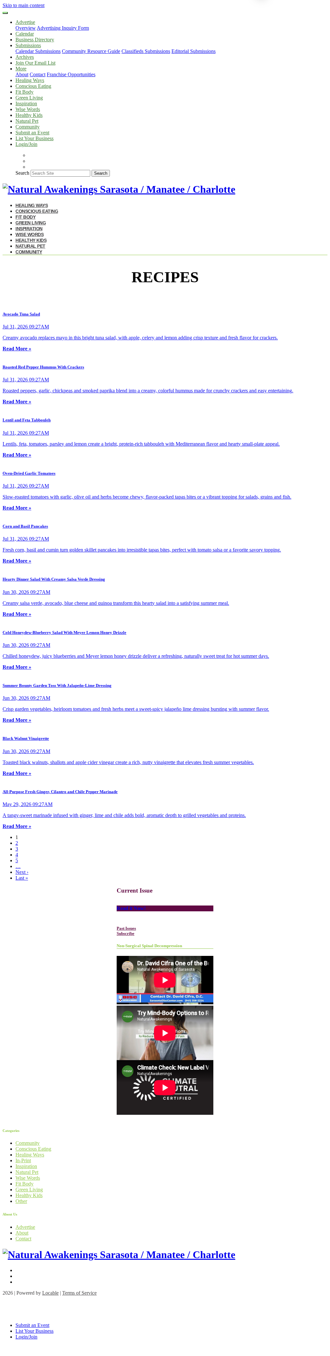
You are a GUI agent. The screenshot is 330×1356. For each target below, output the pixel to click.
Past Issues (126, 928)
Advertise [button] (25, 22)
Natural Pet (26, 121)
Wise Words (27, 109)
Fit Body (24, 92)
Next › (21, 872)
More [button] (20, 68)
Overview (25, 28)
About (21, 74)
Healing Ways (29, 80)
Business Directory (34, 39)
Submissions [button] (28, 45)
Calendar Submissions (38, 51)
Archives (24, 57)
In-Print (23, 1160)
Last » (21, 878)
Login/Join (26, 144)
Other (21, 1201)
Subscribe (125, 933)
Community (27, 126)
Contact (37, 74)
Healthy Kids (29, 115)
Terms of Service (79, 1293)
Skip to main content (23, 5)
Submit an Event (32, 132)
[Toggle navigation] (5, 13)
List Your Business (34, 138)
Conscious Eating (33, 86)
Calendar (24, 33)
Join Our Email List (35, 63)
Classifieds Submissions (145, 51)
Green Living (29, 97)
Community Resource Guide (91, 51)
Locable (50, 1293)
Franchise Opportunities (71, 74)
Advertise (25, 1227)
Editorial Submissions (193, 51)
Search (22, 173)
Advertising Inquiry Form (63, 28)
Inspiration (26, 103)
